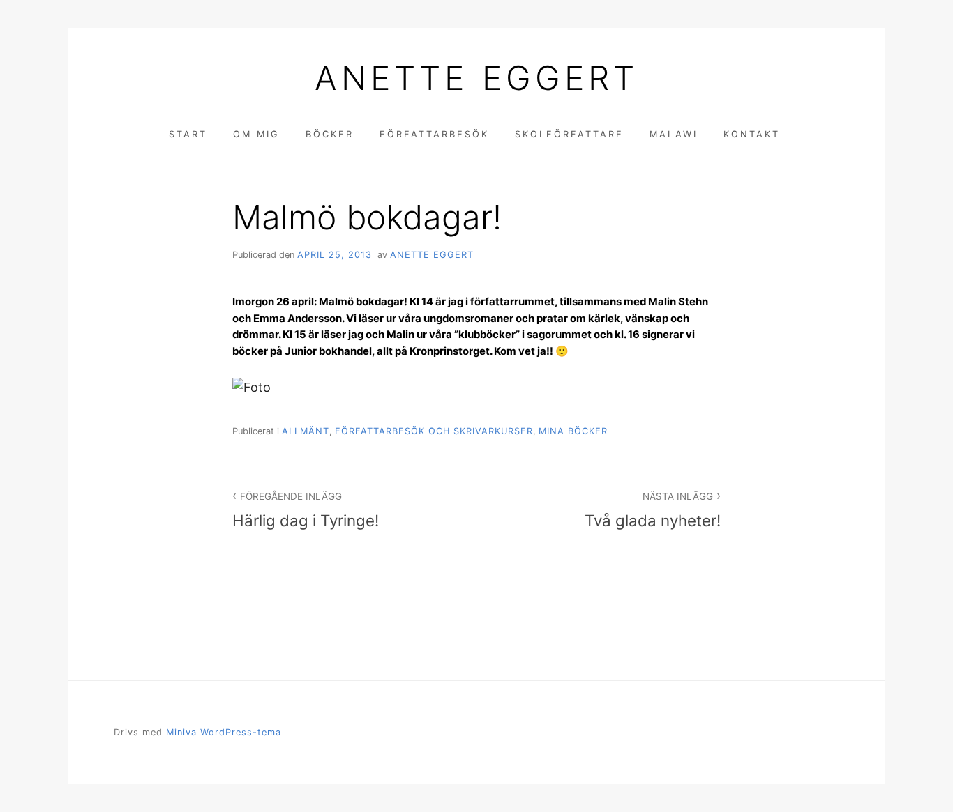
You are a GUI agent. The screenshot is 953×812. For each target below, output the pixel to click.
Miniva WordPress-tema (223, 732)
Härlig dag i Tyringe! (305, 510)
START (188, 134)
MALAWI (674, 134)
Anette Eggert (476, 78)
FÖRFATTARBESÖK (434, 134)
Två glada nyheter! (653, 510)
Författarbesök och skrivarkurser (434, 431)
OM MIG (256, 134)
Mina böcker (573, 431)
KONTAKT (751, 134)
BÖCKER (330, 134)
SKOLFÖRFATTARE (569, 134)
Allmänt (305, 431)
